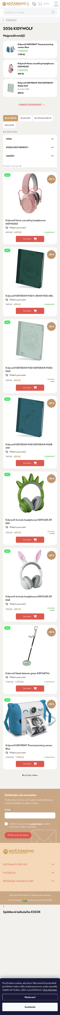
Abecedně (9, 125)
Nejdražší (25, 118)
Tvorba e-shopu (34, 900)
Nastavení (30, 997)
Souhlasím (30, 1006)
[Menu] (56, 4)
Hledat (53, 12)
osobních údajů (36, 824)
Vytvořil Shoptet (14, 900)
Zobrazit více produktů (30, 104)
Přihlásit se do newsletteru (18, 835)
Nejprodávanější (42, 118)
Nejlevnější (10, 118)
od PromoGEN (46, 900)
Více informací (49, 989)
